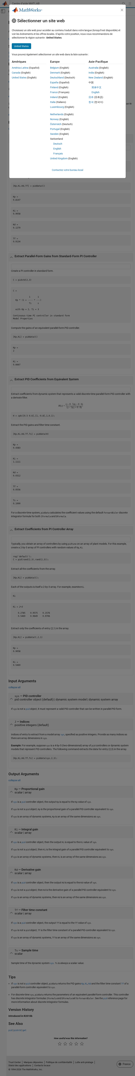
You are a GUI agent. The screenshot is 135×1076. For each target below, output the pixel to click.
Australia (93, 67)
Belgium (54, 67)
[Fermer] (122, 10)
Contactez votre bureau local (67, 170)
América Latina (20, 67)
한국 (91, 102)
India (91, 72)
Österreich (55, 124)
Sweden (54, 134)
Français (58, 153)
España (54, 82)
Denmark (55, 72)
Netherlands (56, 114)
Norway (54, 119)
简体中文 (96, 87)
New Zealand (96, 77)
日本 (91, 97)
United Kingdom (59, 158)
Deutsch (57, 143)
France (54, 92)
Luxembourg (57, 107)
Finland (54, 87)
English (57, 148)
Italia (53, 102)
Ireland (54, 97)
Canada (16, 72)
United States (19, 77)
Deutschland (57, 77)
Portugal (55, 129)
